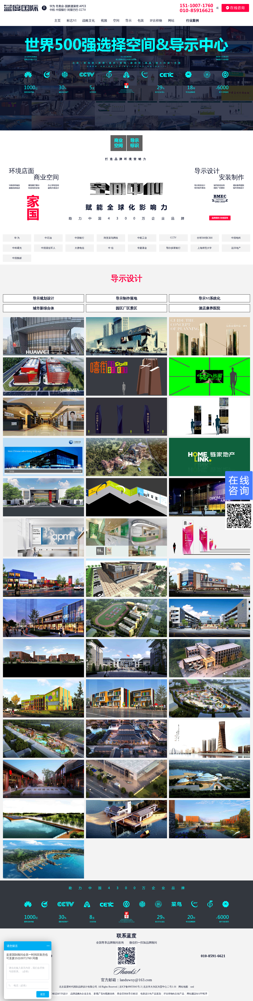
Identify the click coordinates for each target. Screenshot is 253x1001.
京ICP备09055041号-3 (130, 986)
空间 (116, 20)
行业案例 (192, 20)
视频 (104, 20)
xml (192, 986)
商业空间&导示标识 (127, 993)
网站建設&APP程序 (197, 993)
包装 (141, 20)
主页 (57, 20)
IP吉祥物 (156, 20)
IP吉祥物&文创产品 (174, 993)
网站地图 (183, 986)
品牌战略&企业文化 (80, 993)
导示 (128, 20)
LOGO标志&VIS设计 (57, 993)
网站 (171, 20)
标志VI (71, 20)
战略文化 (88, 20)
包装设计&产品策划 (150, 993)
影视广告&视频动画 (104, 993)
